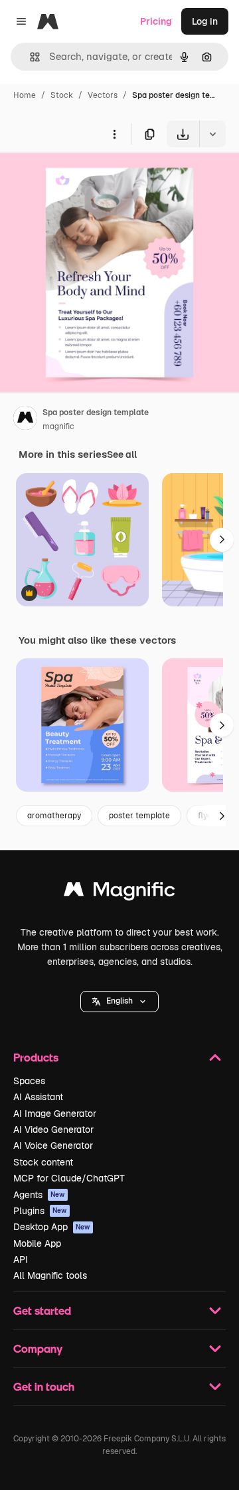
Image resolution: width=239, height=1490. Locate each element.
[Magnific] (119, 892)
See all (122, 454)
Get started (42, 1310)
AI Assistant (38, 1097)
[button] (119, 1001)
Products (35, 1057)
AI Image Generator (54, 1113)
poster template (139, 815)
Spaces (29, 1081)
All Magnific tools (50, 1275)
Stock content (43, 1162)
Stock (61, 95)
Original (85, 178)
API (20, 1259)
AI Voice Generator (53, 1145)
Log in (205, 21)
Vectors (103, 95)
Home (24, 95)
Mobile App (37, 1243)
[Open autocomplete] (29, 57)
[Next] (222, 539)
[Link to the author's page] (25, 420)
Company (37, 1348)
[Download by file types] (212, 134)
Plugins (40, 1211)
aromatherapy (54, 815)
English (119, 1001)
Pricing (156, 21)
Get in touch (43, 1386)
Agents (39, 1195)
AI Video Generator (53, 1129)
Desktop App (51, 1227)
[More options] (114, 134)
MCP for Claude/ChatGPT (69, 1178)
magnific (58, 426)
